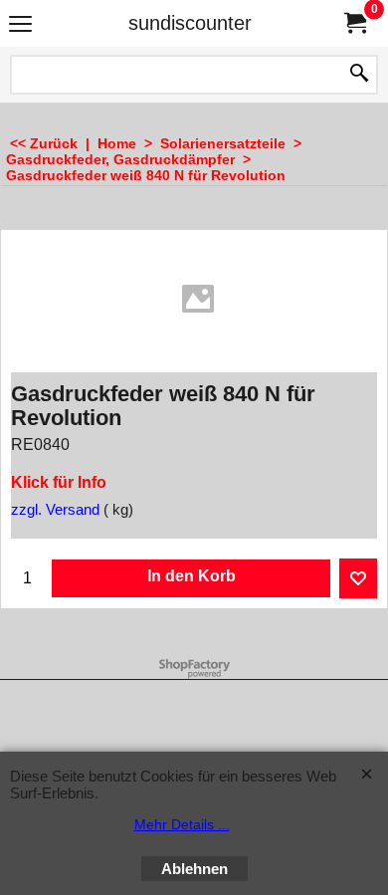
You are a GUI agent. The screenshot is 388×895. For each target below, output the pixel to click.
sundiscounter (190, 23)
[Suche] (359, 75)
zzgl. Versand (55, 510)
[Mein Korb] (354, 23)
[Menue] (20, 25)
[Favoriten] (358, 578)
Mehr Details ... (182, 824)
